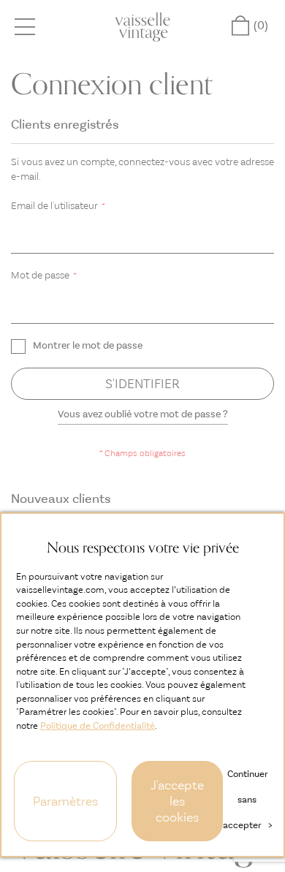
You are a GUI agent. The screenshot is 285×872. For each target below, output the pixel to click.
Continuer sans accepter (247, 799)
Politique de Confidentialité (97, 725)
